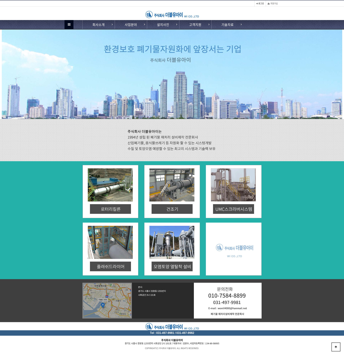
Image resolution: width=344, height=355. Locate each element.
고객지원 (195, 24)
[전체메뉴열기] (68, 24)
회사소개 (98, 24)
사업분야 (131, 24)
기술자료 (227, 24)
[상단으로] (335, 346)
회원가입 (274, 3)
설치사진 (163, 24)
